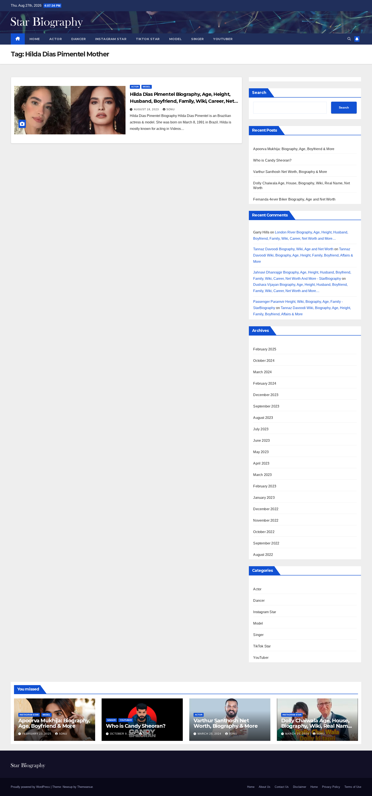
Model (175, 39)
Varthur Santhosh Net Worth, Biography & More (290, 172)
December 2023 (265, 395)
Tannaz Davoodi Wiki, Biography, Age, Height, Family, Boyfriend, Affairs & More (303, 255)
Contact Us (282, 786)
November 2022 (265, 520)
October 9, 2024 (123, 733)
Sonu (170, 109)
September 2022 (266, 543)
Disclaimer (299, 786)
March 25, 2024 (210, 733)
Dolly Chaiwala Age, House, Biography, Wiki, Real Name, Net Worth (316, 725)
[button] (349, 39)
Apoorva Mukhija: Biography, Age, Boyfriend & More (293, 149)
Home (34, 39)
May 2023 (261, 452)
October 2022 (263, 532)
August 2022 (263, 555)
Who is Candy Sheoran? (272, 160)
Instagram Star (110, 39)
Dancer (78, 39)
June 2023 (261, 440)
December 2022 (265, 509)
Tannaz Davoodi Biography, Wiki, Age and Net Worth (293, 249)
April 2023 (261, 463)
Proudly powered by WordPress (31, 786)
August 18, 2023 (147, 109)
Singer (197, 39)
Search (259, 92)
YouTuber (222, 39)
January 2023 (263, 497)
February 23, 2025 (37, 733)
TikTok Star (148, 39)
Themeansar (85, 786)
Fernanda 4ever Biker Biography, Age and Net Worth (294, 199)
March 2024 (262, 372)
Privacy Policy (331, 786)
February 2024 (264, 383)
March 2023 (262, 475)
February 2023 (264, 486)
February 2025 (264, 349)
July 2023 (260, 429)
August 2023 (263, 418)
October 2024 (263, 360)
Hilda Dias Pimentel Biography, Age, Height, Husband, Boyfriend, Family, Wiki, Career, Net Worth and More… (182, 101)
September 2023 (266, 406)
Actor (55, 39)
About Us (264, 786)
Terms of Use (352, 786)
